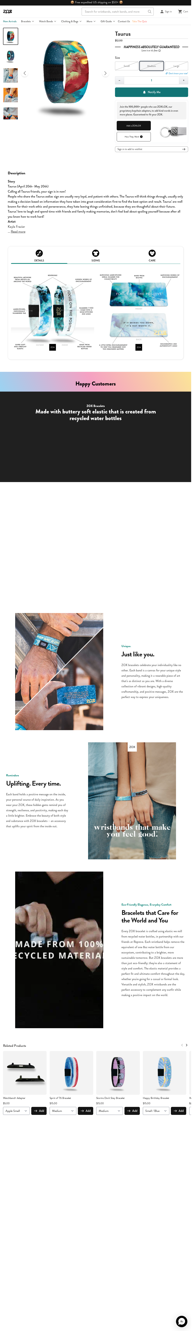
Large (176, 66)
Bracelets (26, 21)
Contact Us (124, 21)
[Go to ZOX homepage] (7, 11)
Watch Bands (46, 21)
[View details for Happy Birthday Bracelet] (164, 1073)
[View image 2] (10, 55)
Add (41, 1111)
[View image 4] (10, 95)
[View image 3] (10, 75)
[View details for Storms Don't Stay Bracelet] (118, 1073)
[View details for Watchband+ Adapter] (25, 1073)
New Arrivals (9, 21)
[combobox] (118, 12)
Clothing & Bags (69, 21)
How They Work (132, 136)
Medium (151, 66)
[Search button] (150, 12)
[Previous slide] (24, 73)
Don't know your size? (178, 73)
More (89, 21)
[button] (181, 1321)
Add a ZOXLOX (133, 125)
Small (127, 66)
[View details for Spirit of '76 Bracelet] (71, 1073)
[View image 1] (10, 36)
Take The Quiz (139, 21)
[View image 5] (10, 114)
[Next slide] (105, 73)
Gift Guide (106, 21)
